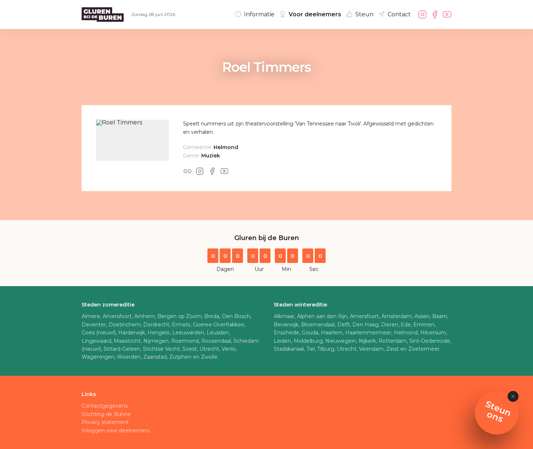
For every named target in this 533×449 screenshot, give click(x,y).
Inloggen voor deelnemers (115, 430)
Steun (364, 14)
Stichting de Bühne (106, 414)
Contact (399, 14)
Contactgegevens (105, 406)
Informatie (259, 14)
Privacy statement (105, 422)
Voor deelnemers (315, 14)
